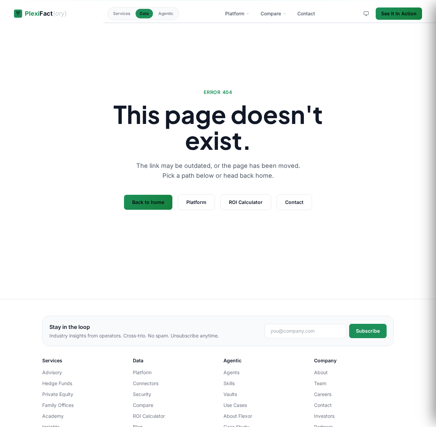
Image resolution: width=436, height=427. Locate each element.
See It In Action (399, 13)
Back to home (148, 202)
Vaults (230, 394)
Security (142, 394)
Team (320, 383)
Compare (143, 405)
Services (121, 13)
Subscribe (368, 331)
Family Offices (58, 405)
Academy (53, 416)
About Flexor (237, 416)
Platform (196, 202)
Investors (324, 416)
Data (144, 13)
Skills (229, 383)
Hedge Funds (57, 383)
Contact (294, 202)
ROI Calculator (246, 202)
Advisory (52, 372)
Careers (322, 394)
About (321, 372)
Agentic (165, 13)
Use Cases (235, 405)
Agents (231, 372)
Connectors (145, 383)
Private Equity (57, 394)
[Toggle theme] (366, 13)
